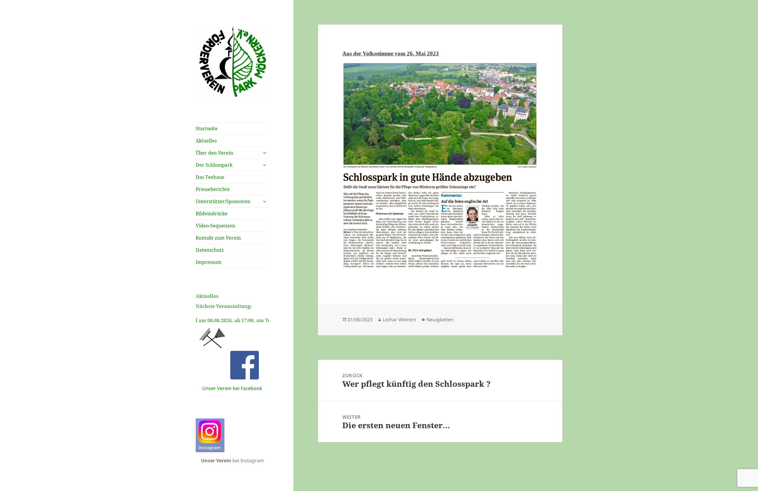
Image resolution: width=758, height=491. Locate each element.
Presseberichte (213, 189)
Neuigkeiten (440, 319)
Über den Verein (214, 153)
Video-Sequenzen (215, 225)
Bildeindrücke (212, 213)
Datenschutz (210, 250)
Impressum (208, 262)
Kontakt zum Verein (218, 238)
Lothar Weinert (399, 319)
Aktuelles (206, 140)
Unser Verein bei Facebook (232, 388)
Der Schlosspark (214, 165)
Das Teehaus (210, 177)
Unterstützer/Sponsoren (223, 201)
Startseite (207, 128)
